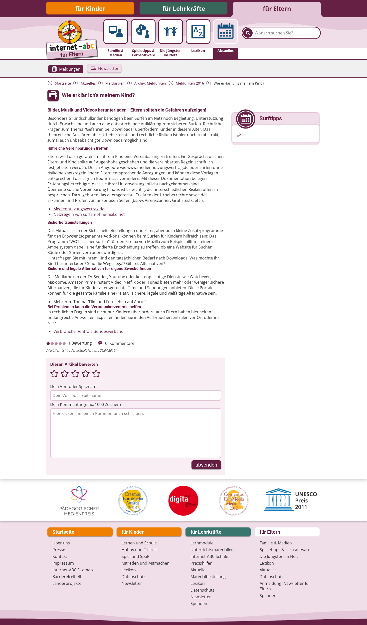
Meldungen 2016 (190, 83)
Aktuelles (88, 83)
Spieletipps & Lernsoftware (285, 549)
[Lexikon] (198, 31)
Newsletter (132, 583)
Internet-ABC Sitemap (72, 570)
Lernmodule (201, 543)
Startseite (63, 83)
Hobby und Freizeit (139, 549)
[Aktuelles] (225, 31)
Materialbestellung (208, 576)
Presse (58, 549)
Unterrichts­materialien (212, 549)
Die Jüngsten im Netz (279, 556)
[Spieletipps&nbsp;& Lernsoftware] (143, 31)
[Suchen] (248, 33)
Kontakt (59, 556)
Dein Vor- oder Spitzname (74, 386)
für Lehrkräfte (183, 8)
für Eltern (277, 8)
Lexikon (129, 570)
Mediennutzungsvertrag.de (78, 209)
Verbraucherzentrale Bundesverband (88, 331)
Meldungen (115, 83)
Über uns (61, 543)
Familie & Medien (276, 543)
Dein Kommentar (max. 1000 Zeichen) (85, 404)
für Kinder (90, 8)
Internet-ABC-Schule (209, 556)
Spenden (198, 603)
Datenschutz (133, 576)
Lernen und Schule (139, 543)
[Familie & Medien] (115, 31)
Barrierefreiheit (66, 576)
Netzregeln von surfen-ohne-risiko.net (89, 214)
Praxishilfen (201, 563)
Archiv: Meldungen (150, 83)
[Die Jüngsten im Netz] (170, 31)
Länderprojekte (66, 583)
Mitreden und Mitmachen (146, 563)
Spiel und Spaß (136, 556)
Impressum (63, 563)
